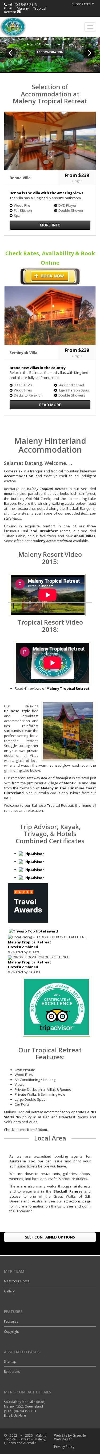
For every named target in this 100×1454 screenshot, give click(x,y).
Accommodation (50, 52)
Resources (12, 1371)
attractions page (77, 1201)
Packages (11, 1321)
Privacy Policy (64, 1446)
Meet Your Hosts (16, 1281)
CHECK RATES (80, 4)
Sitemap (10, 1361)
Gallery (9, 1291)
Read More (50, 404)
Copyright (11, 1331)
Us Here (20, 1415)
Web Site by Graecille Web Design (70, 1437)
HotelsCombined (23, 947)
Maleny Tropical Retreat (25, 10)
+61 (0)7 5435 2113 (22, 4)
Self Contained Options (50, 1237)
